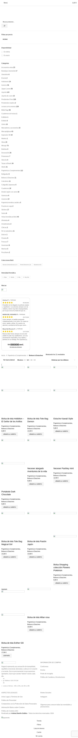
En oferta (7, 52)
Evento (3, 78)
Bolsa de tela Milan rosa (38, 617)
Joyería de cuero (7, 96)
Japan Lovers (6, 89)
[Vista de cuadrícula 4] (47, 360)
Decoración (5, 153)
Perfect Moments (25, 264)
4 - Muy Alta (26, 277)
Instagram (43, 697)
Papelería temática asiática (10, 202)
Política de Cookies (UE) (9, 711)
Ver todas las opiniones (16, 347)
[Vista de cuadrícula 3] (44, 360)
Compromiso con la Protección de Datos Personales (19, 704)
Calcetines (5, 181)
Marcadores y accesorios (9, 128)
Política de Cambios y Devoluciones (52, 677)
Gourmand (5, 245)
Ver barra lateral (9, 360)
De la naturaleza (7, 231)
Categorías (5, 7)
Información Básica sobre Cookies (13, 707)
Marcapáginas (6, 131)
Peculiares (5, 252)
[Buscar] (4, 26)
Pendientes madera (8, 103)
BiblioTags (5, 110)
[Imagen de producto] (13, 401)
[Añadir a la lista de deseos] (9, 414)
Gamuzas (4, 195)
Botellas (4, 149)
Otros (3, 142)
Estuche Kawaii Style (63, 418)
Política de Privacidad (8, 700)
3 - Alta (18, 277)
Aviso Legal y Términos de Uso (12, 697)
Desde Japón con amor (9, 192)
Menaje (3, 145)
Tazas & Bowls (6, 163)
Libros (3, 124)
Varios (3, 213)
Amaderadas (5, 224)
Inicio (3, 355)
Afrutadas (4, 220)
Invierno (4, 85)
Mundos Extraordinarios (10, 264)
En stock (7, 55)
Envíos (42, 670)
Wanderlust (37, 264)
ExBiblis (4, 117)
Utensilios (4, 74)
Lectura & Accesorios (8, 106)
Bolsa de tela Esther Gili (12, 643)
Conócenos (44, 666)
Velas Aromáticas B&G (9, 217)
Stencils (4, 160)
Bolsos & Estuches (7, 178)
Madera (4, 138)
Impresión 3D (5, 135)
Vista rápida (3, 414)
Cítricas (4, 227)
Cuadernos (5, 188)
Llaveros (4, 199)
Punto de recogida (46, 673)
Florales (4, 238)
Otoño (3, 167)
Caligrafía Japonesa (8, 185)
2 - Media (11, 277)
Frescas (4, 242)
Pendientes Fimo (7, 99)
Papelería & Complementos (10, 170)
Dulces (3, 234)
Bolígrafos (4, 174)
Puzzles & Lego (6, 206)
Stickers (4, 209)
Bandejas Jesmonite (8, 71)
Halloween (5, 81)
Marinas (4, 249)
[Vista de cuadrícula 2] (40, 360)
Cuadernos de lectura (8, 113)
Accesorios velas (7, 67)
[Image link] (8, 663)
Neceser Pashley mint (63, 468)
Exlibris (3, 121)
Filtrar (5, 39)
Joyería (3, 92)
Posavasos (5, 156)
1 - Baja (5, 277)
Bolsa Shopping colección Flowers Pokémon (61, 567)
